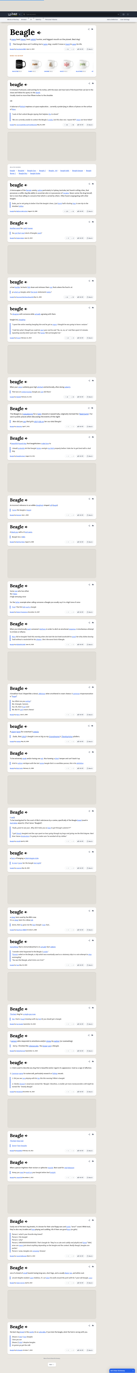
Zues (17, 965)
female (28, 190)
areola (36, 731)
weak (24, 758)
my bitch (51, 448)
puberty (67, 387)
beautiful (14, 443)
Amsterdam (25, 836)
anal (65, 1167)
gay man (32, 1014)
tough (23, 1019)
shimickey (19, 427)
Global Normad (20, 1051)
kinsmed (18, 515)
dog (18, 1141)
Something (14, 947)
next (42, 330)
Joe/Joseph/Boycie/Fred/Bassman (26, 125)
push (29, 629)
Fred (13, 607)
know (45, 1046)
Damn (14, 1145)
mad (23, 233)
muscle (50, 1167)
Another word (15, 228)
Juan (31, 1278)
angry (55, 324)
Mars (14, 109)
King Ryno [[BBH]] (21, 930)
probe (50, 120)
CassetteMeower (21, 1256)
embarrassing (26, 392)
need (22, 1172)
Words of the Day (13, 20)
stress (48, 1041)
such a (28, 607)
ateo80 (18, 841)
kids (23, 607)
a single (26, 1014)
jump (45, 44)
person (14, 1041)
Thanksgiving (67, 736)
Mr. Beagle (19, 1350)
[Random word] (118, 14)
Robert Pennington (22, 612)
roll (51, 505)
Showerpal (19, 1092)
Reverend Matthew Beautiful (25, 297)
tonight (52, 1172)
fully (39, 414)
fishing (54, 1073)
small (25, 1273)
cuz (51, 287)
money (30, 228)
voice (20, 387)
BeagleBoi (19, 1151)
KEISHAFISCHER (20, 645)
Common (15, 1073)
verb (12, 817)
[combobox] (71, 14)
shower (38, 639)
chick (24, 736)
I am (49, 1046)
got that (18, 233)
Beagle (12, 49)
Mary (14, 636)
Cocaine (66, 193)
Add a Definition (112, 20)
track (67, 44)
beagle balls (64, 170)
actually (38, 314)
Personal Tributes (51, 20)
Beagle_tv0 (53, 170)
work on (29, 1172)
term (18, 731)
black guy (14, 532)
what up (17, 292)
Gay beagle (19, 1024)
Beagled (21, 170)
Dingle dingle (20, 238)
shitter (21, 206)
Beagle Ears (31, 170)
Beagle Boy (23, 173)
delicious (42, 693)
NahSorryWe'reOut (22, 211)
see (24, 421)
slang (13, 731)
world (31, 1332)
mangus (18, 742)
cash (25, 228)
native (40, 190)
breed (79, 820)
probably (21, 448)
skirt (36, 421)
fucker (42, 333)
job (32, 920)
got (21, 709)
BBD (23, 537)
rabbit (33, 39)
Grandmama (54, 736)
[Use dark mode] (128, 14)
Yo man (14, 863)
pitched (40, 387)
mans (13, 39)
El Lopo (18, 338)
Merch (90, 49)
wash (74, 636)
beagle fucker (35, 173)
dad (20, 1337)
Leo (23, 1078)
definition (80, 763)
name (42, 763)
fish (28, 287)
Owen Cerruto (20, 1283)
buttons (43, 629)
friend (23, 39)
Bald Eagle (84, 414)
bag (74, 203)
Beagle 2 (42, 170)
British (22, 106)
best (34, 925)
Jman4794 (19, 1178)
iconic (68, 1226)
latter (17, 602)
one (16, 591)
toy (38, 1078)
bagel (55, 505)
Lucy (90, 1278)
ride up (41, 421)
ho (21, 925)
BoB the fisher (20, 542)
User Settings (125, 20)
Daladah (18, 397)
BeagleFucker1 (20, 456)
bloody (18, 833)
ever (44, 925)
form (13, 858)
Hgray (18, 715)
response (72, 629)
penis (30, 532)
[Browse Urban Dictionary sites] (14, 14)
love (19, 1145)
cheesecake (34, 1046)
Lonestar (19, 868)
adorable (42, 1332)
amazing (36, 1251)
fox (50, 114)
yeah (39, 233)
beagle (12, 125)
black (67, 1273)
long (49, 828)
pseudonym (28, 414)
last (39, 1019)
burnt (60, 203)
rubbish (53, 947)
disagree (15, 314)
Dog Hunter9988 (21, 49)
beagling (22, 319)
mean (78, 120)
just (42, 392)
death (38, 92)
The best (13, 1014)
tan (71, 1273)
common (76, 693)
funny (85, 1242)
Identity (38, 20)
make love (45, 443)
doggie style (34, 858)
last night (37, 863)
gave (14, 510)
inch (26, 532)
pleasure (71, 1167)
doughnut (39, 505)
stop (90, 954)
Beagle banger (77, 170)
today (49, 292)
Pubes (15, 594)
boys (69, 1229)
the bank (34, 292)
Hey (13, 1019)
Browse (23, 20)
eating (27, 701)
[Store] (123, 14)
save (74, 44)
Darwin (15, 954)
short (57, 758)
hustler (17, 287)
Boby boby (19, 768)
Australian (13, 823)
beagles (24, 1145)
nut (42, 758)
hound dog (22, 443)
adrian (20, 763)
